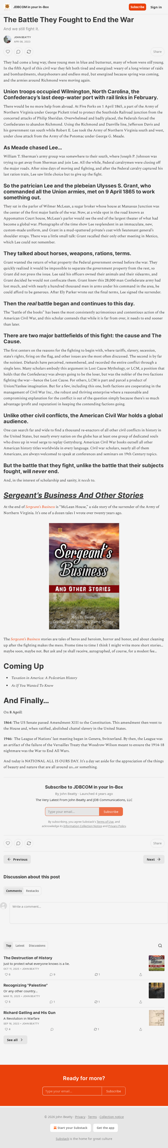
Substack (62, 1139)
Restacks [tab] (32, 891)
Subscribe (137, 7)
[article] (84, 966)
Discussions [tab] (37, 946)
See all (12, 1040)
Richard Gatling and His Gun (30, 1012)
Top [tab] (8, 946)
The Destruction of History (28, 958)
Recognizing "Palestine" (26, 985)
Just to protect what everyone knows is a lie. (37, 963)
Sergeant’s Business (40, 507)
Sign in (156, 7)
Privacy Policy (117, 826)
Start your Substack (73, 1128)
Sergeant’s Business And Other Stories (74, 495)
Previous (20, 859)
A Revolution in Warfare (21, 1018)
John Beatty (22, 37)
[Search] (160, 945)
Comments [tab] (14, 891)
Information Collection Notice (82, 826)
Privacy (80, 1117)
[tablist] (22, 890)
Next (151, 859)
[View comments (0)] (18, 51)
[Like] (8, 51)
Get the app (105, 1128)
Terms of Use (105, 822)
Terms (92, 1117)
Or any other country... (21, 991)
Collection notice (112, 1117)
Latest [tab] (20, 946)
